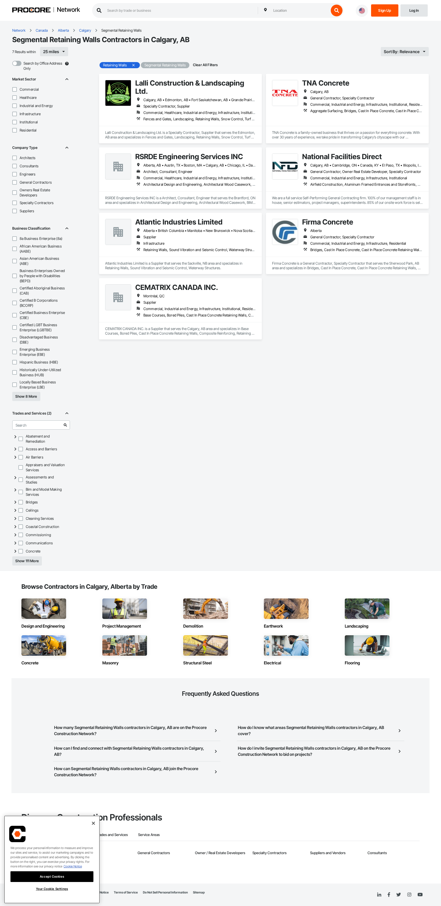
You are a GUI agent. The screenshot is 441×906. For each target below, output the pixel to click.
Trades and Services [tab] (112, 834)
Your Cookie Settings (52, 889)
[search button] (336, 10)
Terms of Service (126, 892)
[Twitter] (398, 894)
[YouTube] (420, 895)
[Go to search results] (65, 425)
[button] (14, 89)
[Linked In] (379, 894)
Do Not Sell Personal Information (165, 892)
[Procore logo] (31, 10)
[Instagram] (409, 894)
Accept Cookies (52, 876)
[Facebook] (388, 895)
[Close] (93, 823)
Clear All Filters (205, 65)
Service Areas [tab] (149, 834)
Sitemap (199, 892)
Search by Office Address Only (42, 65)
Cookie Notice (73, 866)
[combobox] (299, 10)
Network (68, 10)
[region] (52, 859)
